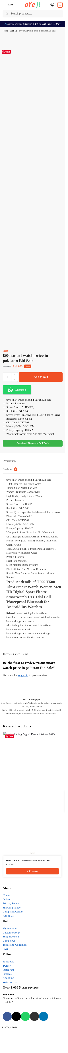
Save (7, 51)
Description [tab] (9, 460)
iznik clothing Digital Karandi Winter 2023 (28, 860)
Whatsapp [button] (20, 389)
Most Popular (41, 703)
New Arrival (55, 703)
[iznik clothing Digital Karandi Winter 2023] (32, 794)
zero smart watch (48, 713)
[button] (60, 5)
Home (5, 31)
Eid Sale (13, 31)
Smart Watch (36, 706)
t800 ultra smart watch (19, 710)
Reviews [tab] (9, 469)
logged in (23, 675)
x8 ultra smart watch (29, 713)
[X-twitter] (16, 1016)
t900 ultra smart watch (42, 710)
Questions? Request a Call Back (33, 443)
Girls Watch (28, 703)
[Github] (34, 1016)
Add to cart (41, 376)
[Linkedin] (43, 1016)
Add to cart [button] (32, 871)
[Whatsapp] (25, 1016)
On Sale (24, 706)
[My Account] (52, 5)
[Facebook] (7, 1016)
